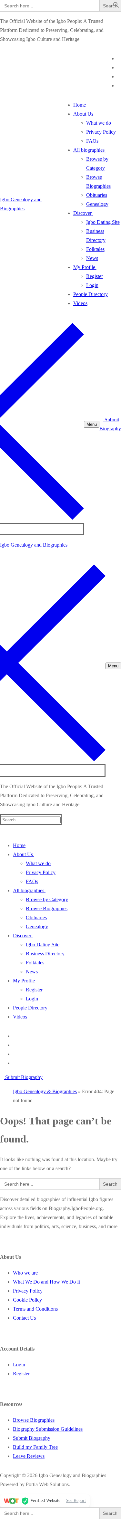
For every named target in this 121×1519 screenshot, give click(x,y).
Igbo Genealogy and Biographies (33, 545)
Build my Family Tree (35, 1447)
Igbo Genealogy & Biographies (45, 1091)
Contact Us (24, 1318)
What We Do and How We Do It (46, 1282)
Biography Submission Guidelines (48, 1429)
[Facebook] (119, 58)
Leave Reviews (29, 1456)
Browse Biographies (34, 1420)
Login (19, 1364)
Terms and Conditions (35, 1309)
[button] (116, 6)
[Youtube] (119, 76)
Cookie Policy (27, 1300)
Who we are (25, 1272)
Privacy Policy (28, 1291)
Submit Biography (23, 1077)
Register (21, 1373)
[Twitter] (119, 67)
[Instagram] (119, 85)
